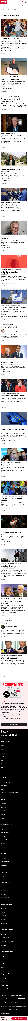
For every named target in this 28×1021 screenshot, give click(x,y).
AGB (8, 1009)
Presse (3, 818)
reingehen (3, 876)
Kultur (2, 756)
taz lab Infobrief (5, 898)
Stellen (3, 814)
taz (4, 731)
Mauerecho (4, 869)
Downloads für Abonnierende (9, 989)
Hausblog (3, 807)
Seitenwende (14, 1009)
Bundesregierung (5, 782)
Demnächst (4, 908)
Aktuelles (3, 803)
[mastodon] (10, 736)
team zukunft (4, 887)
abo (2, 829)
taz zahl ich (4, 836)
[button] (26, 2)
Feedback (3, 978)
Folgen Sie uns (4, 735)
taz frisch (3, 890)
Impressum (4, 1009)
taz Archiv (3, 945)
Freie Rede (4, 872)
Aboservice (4, 982)
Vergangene (4, 919)
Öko (2, 749)
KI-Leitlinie (10, 1006)
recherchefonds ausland (7, 840)
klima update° (4, 865)
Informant (16, 1006)
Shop (2, 963)
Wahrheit (3, 771)
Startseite (3, 9)
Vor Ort (3, 912)
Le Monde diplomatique (7, 941)
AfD (2, 789)
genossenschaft (5, 832)
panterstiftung (5, 843)
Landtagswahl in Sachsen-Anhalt (9, 793)
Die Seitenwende (5, 811)
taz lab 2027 (4, 923)
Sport (2, 760)
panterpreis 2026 (5, 847)
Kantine (3, 960)
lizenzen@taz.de (21, 998)
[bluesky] (13, 736)
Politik (2, 746)
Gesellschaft (4, 753)
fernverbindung (5, 861)
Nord (2, 767)
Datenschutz (22, 1006)
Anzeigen (3, 967)
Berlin (2, 764)
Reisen (2, 956)
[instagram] (16, 736)
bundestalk (4, 858)
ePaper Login (4, 985)
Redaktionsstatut (11, 1002)
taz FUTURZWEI (5, 938)
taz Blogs (3, 934)
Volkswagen (4, 785)
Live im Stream (5, 916)
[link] (5, 6)
